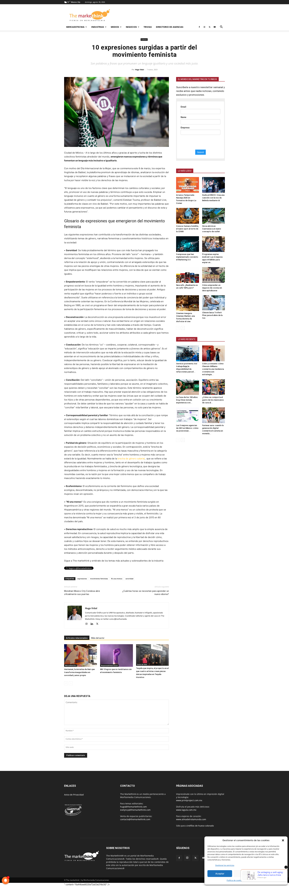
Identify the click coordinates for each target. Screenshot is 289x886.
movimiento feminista (99, 578)
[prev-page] (66, 683)
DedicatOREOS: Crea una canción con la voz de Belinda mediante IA (213, 198)
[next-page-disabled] (71, 683)
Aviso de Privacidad (74, 794)
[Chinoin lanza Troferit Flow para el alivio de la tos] (213, 302)
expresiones (82, 578)
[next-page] (183, 328)
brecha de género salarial (131, 458)
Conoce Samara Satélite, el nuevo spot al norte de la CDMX (187, 229)
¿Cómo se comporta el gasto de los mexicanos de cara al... (213, 400)
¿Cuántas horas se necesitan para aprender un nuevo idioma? (145, 593)
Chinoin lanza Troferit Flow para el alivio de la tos (212, 315)
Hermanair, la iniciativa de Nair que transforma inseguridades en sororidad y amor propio (79, 672)
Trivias (148, 26)
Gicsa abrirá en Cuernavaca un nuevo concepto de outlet (211, 229)
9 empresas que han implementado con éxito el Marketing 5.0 (187, 257)
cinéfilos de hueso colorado (200, 825)
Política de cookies (235, 880)
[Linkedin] (92, 624)
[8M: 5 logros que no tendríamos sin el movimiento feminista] (116, 655)
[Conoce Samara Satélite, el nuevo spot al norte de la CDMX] (187, 216)
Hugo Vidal (139, 69)
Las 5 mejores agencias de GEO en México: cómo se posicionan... (187, 428)
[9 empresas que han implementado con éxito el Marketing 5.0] (187, 244)
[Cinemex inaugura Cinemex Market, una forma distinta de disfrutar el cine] (187, 303)
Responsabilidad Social (109, 665)
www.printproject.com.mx (189, 800)
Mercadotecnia (75, 26)
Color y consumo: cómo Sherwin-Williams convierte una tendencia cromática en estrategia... (213, 369)
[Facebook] (199, 27)
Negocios (131, 26)
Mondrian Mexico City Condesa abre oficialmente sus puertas (82, 593)
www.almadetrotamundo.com (191, 819)
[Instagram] (204, 27)
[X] (209, 27)
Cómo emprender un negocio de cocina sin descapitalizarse (212, 288)
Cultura (144, 39)
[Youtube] (214, 27)
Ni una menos (116, 578)
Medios (115, 26)
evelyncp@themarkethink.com (135, 809)
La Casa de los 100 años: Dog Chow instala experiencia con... (187, 400)
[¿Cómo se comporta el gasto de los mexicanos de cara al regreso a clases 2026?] (213, 387)
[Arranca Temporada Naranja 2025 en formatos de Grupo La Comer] (187, 185)
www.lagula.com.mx (186, 809)
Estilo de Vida (142, 664)
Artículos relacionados (77, 638)
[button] (282, 840)
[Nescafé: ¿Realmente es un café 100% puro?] (187, 275)
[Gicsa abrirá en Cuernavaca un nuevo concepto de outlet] (213, 216)
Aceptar (219, 873)
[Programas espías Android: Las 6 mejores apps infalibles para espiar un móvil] (213, 244)
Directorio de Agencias (169, 26)
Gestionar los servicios (224, 865)
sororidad (129, 578)
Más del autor (97, 638)
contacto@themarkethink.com (135, 819)
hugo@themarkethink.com (133, 806)
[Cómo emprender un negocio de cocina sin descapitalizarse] (213, 275)
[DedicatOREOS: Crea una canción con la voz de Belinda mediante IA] (213, 185)
